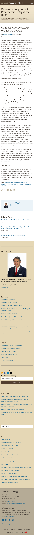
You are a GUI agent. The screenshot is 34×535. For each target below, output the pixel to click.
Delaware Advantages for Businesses (11, 323)
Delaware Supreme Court (8, 299)
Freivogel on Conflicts (7, 448)
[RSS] (2, 373)
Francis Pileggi (7, 34)
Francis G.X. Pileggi (16, 3)
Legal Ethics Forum (6, 452)
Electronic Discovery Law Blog (9, 445)
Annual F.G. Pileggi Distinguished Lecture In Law (14, 320)
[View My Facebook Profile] (5, 373)
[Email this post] (5, 190)
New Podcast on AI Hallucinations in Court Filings (16, 220)
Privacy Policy (6, 524)
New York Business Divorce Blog (10, 455)
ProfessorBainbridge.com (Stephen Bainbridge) (14, 458)
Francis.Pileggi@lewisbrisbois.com (15, 503)
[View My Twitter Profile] (11, 373)
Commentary (5, 357)
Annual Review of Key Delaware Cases (11, 345)
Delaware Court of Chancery (9, 302)
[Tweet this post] (8, 190)
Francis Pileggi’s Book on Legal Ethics (11, 305)
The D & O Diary (5, 464)
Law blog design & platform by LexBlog (16, 532)
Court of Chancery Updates (12, 37)
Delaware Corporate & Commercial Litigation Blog (15, 12)
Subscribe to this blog (9, 376)
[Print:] (2, 189)
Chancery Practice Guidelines (9, 313)
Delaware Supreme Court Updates (10, 348)
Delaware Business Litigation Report (11, 442)
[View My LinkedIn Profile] (8, 373)
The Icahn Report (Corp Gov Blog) (10, 470)
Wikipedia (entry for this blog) (9, 482)
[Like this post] (11, 190)
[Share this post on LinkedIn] (14, 190)
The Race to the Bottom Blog (9, 473)
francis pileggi (9, 182)
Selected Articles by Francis (9, 354)
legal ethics (17, 182)
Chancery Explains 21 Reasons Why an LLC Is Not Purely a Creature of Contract (15, 227)
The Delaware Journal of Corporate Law (12, 317)
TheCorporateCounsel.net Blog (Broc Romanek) (14, 476)
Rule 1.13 (10, 184)
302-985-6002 (10, 501)
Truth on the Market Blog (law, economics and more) (16, 479)
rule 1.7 (16, 184)
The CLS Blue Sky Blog (7, 461)
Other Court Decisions (7, 360)
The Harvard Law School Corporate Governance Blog (16, 467)
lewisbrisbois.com (10, 516)
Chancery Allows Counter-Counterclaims (13, 235)
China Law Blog (5, 439)
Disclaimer (15, 524)
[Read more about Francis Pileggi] (10, 205)
